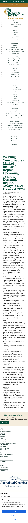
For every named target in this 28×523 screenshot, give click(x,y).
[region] (14, 510)
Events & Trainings (15, 57)
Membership (14, 43)
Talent (15, 34)
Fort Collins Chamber (9, 192)
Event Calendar (4, 456)
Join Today (3, 446)
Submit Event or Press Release (14, 1)
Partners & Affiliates (15, 24)
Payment (2, 453)
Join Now (15, 45)
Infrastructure (15, 36)
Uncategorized (6, 193)
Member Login (15, 53)
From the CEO (15, 76)
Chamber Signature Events (15, 59)
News (14, 70)
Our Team (15, 22)
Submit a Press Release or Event (15, 51)
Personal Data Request (6, 460)
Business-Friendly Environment (15, 38)
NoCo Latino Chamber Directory (15, 49)
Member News (15, 74)
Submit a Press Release (6, 450)
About (14, 20)
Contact (14, 80)
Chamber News (15, 72)
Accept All (14, 511)
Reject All (14, 519)
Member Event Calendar (15, 65)
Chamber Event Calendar (15, 63)
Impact (15, 30)
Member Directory (15, 47)
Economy (15, 32)
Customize (14, 515)
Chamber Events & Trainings (15, 61)
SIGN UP (4, 422)
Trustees (15, 26)
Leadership (15, 40)
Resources (14, 68)
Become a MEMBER (14, 5)
